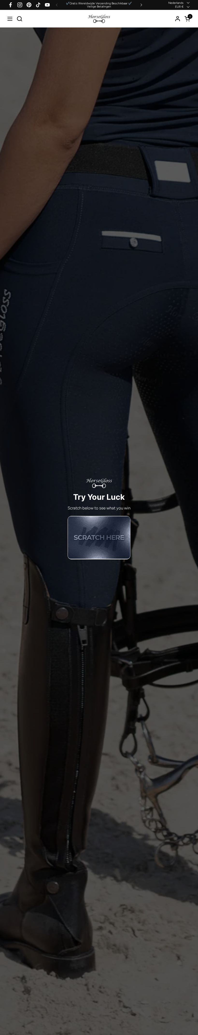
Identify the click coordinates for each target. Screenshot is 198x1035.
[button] (19, 19)
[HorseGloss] (99, 18)
